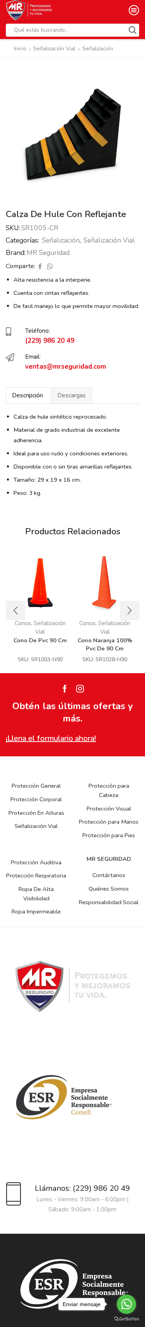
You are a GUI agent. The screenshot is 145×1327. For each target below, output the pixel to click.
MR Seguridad (48, 252)
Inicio (20, 48)
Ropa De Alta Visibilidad (36, 893)
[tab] (27, 395)
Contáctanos (108, 875)
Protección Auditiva (36, 862)
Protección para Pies (108, 835)
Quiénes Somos (109, 889)
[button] (15, 610)
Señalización (97, 48)
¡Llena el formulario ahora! (51, 738)
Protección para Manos (108, 822)
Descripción (27, 395)
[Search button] (132, 30)
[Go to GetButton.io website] (126, 1319)
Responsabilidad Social (108, 902)
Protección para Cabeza (109, 790)
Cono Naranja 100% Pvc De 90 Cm (105, 644)
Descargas (71, 395)
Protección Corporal (36, 799)
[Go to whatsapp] (126, 1304)
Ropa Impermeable (36, 911)
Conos (87, 623)
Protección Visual (109, 808)
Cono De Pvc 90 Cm (40, 640)
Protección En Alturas (36, 813)
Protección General (36, 786)
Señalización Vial (54, 48)
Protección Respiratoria (36, 875)
